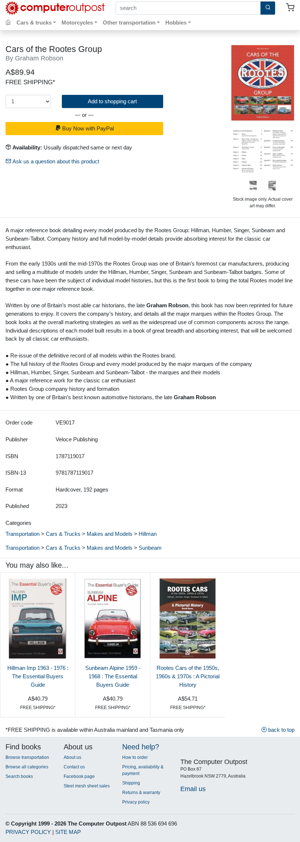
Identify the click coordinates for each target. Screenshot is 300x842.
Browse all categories (26, 766)
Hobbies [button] (176, 22)
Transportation (22, 534)
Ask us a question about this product (55, 161)
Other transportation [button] (129, 22)
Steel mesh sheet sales (87, 786)
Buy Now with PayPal (87, 128)
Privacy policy (136, 802)
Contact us (74, 766)
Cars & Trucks (63, 534)
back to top (281, 730)
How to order (135, 757)
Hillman (148, 534)
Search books (19, 776)
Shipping (131, 783)
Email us (193, 789)
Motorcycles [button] (77, 22)
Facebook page (79, 776)
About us (72, 757)
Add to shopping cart (112, 101)
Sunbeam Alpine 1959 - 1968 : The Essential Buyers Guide (112, 676)
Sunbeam (150, 548)
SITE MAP (68, 832)
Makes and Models (109, 534)
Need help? (140, 747)
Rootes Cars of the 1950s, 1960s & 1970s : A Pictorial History (188, 676)
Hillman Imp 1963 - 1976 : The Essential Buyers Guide (37, 676)
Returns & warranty (141, 792)
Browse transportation (27, 757)
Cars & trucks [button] (34, 22)
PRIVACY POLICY (28, 832)
